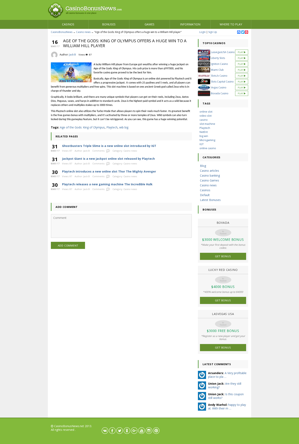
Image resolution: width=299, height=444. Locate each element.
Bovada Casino (219, 93)
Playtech (112, 127)
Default (205, 195)
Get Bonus (223, 256)
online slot (206, 111)
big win (204, 136)
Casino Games (209, 180)
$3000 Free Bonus (223, 331)
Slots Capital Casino (222, 81)
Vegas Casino (218, 87)
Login (202, 32)
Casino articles (209, 171)
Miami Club (217, 70)
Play (241, 52)
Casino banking (210, 175)
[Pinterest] (246, 32)
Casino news (83, 32)
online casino (208, 148)
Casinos (68, 24)
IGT (202, 144)
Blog (203, 166)
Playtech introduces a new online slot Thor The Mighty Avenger (109, 171)
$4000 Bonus (223, 286)
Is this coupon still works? (226, 396)
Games (149, 24)
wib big (123, 127)
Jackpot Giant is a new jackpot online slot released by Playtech (108, 159)
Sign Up (212, 32)
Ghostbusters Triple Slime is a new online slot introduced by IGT (109, 146)
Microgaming (207, 140)
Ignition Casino (219, 64)
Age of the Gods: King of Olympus (82, 127)
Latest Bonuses (210, 200)
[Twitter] (242, 32)
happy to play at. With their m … (227, 406)
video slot (206, 115)
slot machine (207, 124)
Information (190, 24)
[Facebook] (238, 32)
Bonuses (109, 24)
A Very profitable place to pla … (227, 375)
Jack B (72, 54)
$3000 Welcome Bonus (223, 239)
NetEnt (204, 132)
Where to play (231, 24)
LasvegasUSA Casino (223, 52)
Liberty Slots (218, 58)
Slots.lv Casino (219, 75)
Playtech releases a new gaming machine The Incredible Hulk (107, 184)
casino (204, 120)
